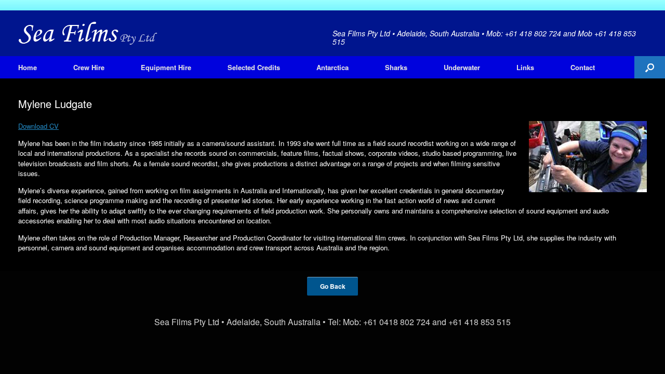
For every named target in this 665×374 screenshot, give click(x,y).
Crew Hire (88, 67)
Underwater (462, 67)
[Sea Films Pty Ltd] (88, 33)
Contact (582, 67)
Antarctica (332, 67)
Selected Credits (254, 67)
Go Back (332, 286)
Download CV (38, 126)
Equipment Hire (166, 67)
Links (525, 67)
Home (27, 67)
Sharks (396, 67)
